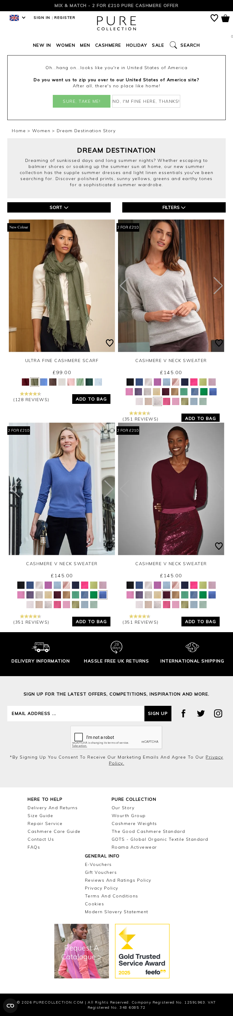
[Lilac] (212, 382)
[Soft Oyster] (71, 382)
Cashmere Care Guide (54, 831)
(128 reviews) (31, 399)
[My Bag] (225, 19)
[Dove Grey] (147, 391)
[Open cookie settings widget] (10, 1005)
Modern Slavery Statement (116, 911)
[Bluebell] (139, 382)
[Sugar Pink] (175, 401)
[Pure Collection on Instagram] (218, 713)
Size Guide (40, 815)
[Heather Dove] (157, 401)
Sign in (42, 17)
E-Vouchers (98, 864)
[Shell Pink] (175, 382)
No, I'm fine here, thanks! (146, 101)
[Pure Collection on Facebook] (183, 713)
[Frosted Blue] (166, 382)
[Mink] (148, 401)
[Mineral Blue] (213, 391)
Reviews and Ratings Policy (118, 880)
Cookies (94, 904)
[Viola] (138, 391)
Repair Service (45, 823)
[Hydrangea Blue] (194, 391)
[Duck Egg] (203, 401)
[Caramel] (174, 391)
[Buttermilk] (156, 391)
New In (42, 45)
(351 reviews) (141, 419)
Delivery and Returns (53, 807)
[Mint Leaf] (183, 391)
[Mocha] (52, 382)
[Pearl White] (148, 382)
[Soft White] (62, 382)
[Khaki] (34, 382)
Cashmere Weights (134, 823)
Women (66, 45)
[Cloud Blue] (98, 382)
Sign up (158, 713)
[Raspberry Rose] (166, 401)
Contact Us (41, 839)
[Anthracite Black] (130, 382)
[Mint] (80, 382)
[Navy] (184, 382)
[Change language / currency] (16, 19)
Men (85, 45)
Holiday (136, 45)
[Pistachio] (203, 382)
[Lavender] (157, 382)
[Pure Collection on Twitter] (200, 713)
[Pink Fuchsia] (194, 382)
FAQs (34, 847)
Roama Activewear (134, 847)
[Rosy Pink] (129, 391)
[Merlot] (165, 391)
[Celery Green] (184, 401)
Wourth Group (129, 815)
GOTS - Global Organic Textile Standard (160, 839)
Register (64, 17)
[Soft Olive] (89, 382)
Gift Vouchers (101, 872)
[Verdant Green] (204, 391)
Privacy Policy (101, 888)
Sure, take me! (81, 101)
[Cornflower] (43, 382)
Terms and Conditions (111, 896)
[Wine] (25, 382)
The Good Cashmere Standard (148, 831)
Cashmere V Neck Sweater (171, 360)
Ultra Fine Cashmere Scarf (62, 360)
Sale (158, 45)
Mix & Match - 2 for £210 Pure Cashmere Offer (116, 5)
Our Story (123, 807)
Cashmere (108, 45)
